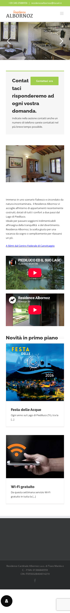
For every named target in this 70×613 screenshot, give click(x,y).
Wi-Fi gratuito (22, 487)
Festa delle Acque (26, 410)
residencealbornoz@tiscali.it (46, 3)
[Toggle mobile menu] (62, 13)
